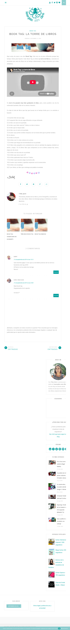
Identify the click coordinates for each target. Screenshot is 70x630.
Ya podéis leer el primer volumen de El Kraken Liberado (62, 475)
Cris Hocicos (19, 280)
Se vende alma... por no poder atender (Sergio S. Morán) (62, 487)
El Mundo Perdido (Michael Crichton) (62, 497)
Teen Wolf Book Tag (27, 234)
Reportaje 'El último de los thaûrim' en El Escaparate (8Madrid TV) (62, 508)
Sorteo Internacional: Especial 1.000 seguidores (61, 542)
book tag (33, 30)
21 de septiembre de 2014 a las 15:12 (23, 259)
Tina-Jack (22, 194)
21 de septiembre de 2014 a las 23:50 (23, 283)
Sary (15, 256)
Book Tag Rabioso (40, 234)
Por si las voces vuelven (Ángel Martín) (61, 464)
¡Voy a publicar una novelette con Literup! (62, 521)
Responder (56, 272)
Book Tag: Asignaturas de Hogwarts (11, 236)
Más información (64, 628)
